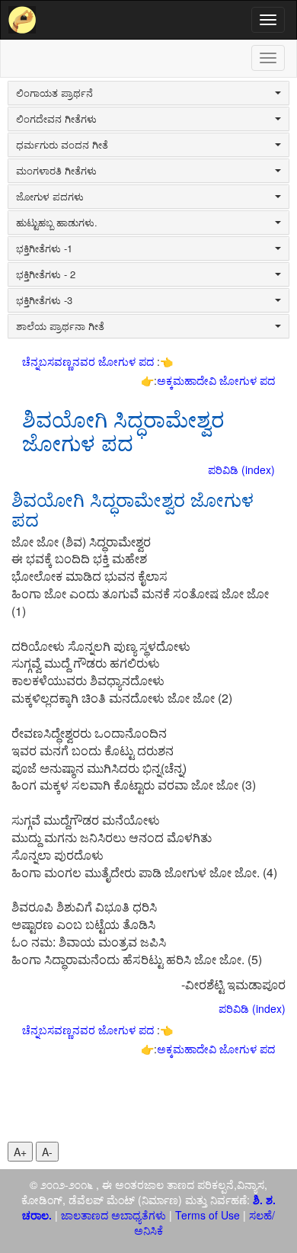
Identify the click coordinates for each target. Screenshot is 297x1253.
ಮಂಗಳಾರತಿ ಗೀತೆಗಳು (56, 171)
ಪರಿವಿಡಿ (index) (241, 469)
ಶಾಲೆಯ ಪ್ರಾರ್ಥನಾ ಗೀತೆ (60, 326)
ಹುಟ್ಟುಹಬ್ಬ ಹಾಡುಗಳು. (56, 222)
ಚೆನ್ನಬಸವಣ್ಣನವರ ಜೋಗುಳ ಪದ (89, 361)
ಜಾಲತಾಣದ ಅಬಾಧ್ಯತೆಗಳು (113, 1215)
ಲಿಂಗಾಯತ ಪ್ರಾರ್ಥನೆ (54, 93)
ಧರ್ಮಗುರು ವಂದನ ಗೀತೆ (62, 145)
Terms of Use (207, 1215)
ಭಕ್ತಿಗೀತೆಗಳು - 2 (45, 274)
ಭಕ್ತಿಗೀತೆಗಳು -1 (44, 248)
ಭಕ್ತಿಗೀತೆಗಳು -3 (44, 300)
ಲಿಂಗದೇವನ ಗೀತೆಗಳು (56, 119)
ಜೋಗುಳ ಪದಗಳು (50, 196)
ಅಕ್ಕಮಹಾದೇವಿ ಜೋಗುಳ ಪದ (216, 380)
